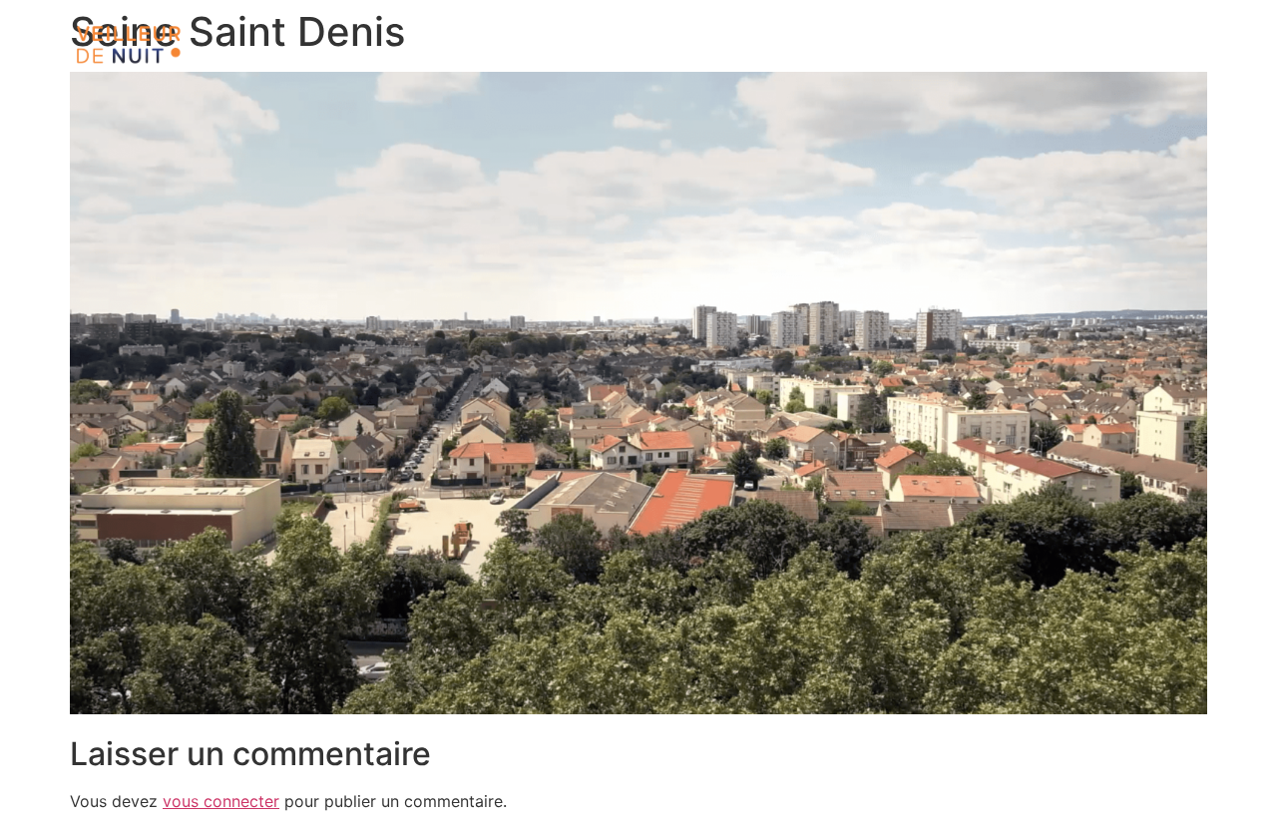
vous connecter (221, 801)
